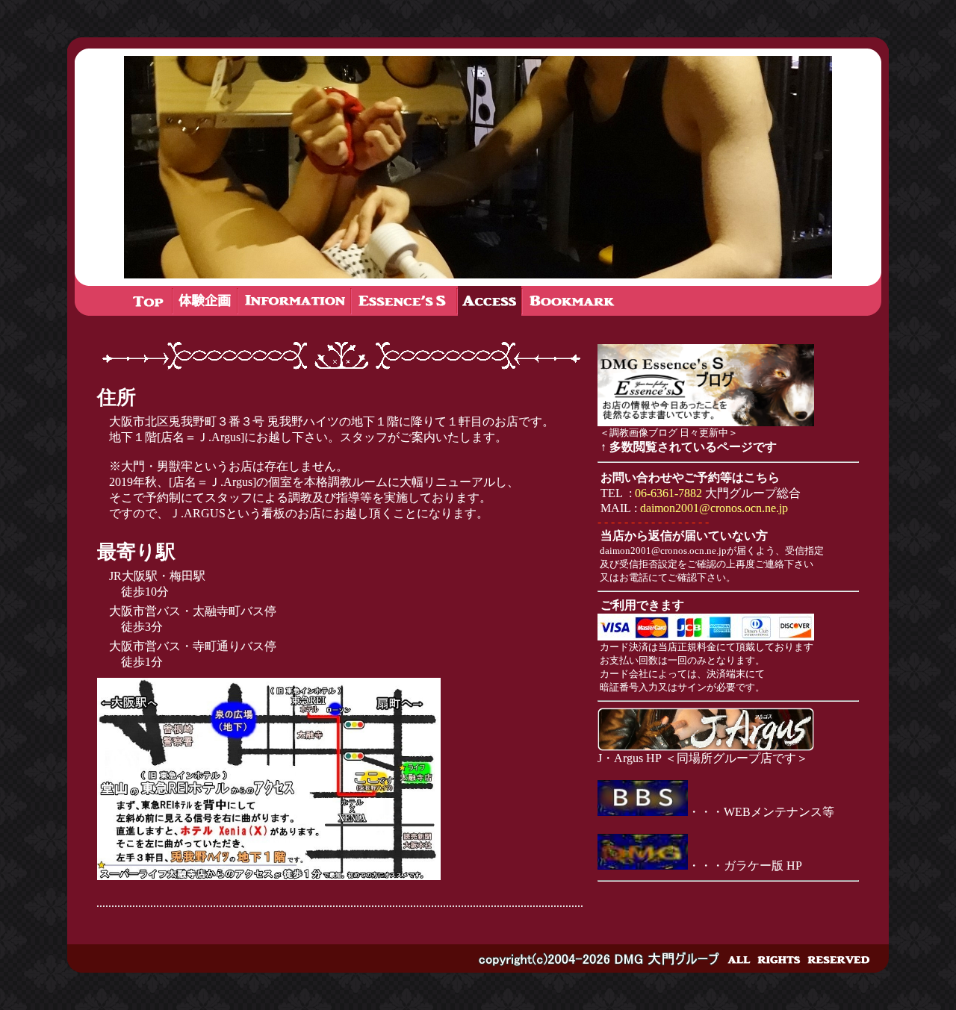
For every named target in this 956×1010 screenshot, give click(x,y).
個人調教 (404, 301)
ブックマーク (571, 301)
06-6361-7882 (668, 493)
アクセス (489, 301)
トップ (149, 301)
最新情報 (205, 301)
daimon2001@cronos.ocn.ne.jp (714, 508)
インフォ (294, 301)
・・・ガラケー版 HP (746, 865)
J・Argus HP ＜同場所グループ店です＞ (703, 758)
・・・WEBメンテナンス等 (761, 811)
